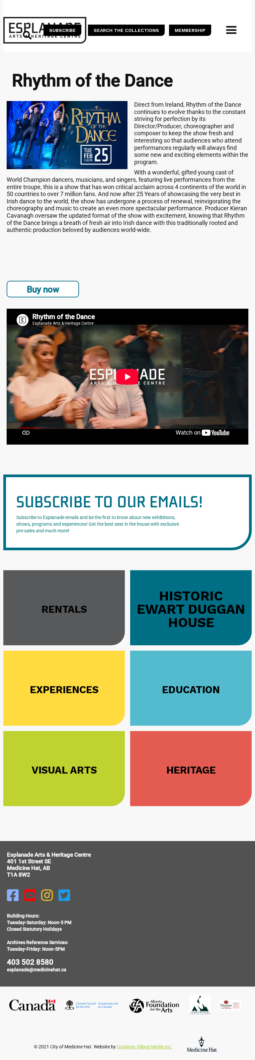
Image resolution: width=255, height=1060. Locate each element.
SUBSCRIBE (62, 30)
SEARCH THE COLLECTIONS (126, 30)
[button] (231, 30)
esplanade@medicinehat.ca (36, 969)
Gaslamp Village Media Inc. (144, 1046)
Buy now (43, 289)
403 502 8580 (30, 962)
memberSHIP (190, 30)
